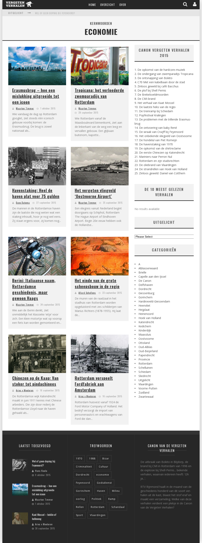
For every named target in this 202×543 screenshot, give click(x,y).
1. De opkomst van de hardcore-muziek (160, 70)
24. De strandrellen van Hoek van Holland (161, 169)
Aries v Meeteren (25, 390)
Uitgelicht (144, 380)
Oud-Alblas (145, 347)
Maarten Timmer (25, 108)
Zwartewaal (145, 396)
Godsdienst (104, 482)
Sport (79, 515)
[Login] (195, 4)
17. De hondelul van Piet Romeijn (156, 140)
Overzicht (107, 4)
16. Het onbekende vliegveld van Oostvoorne (163, 136)
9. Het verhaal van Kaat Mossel (154, 103)
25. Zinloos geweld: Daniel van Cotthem (160, 173)
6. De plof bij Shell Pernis (150, 90)
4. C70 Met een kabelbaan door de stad (160, 82)
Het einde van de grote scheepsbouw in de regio (97, 283)
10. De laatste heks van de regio (155, 107)
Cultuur (103, 466)
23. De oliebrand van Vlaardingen (155, 165)
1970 (79, 458)
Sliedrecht (144, 376)
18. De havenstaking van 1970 (154, 144)
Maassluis (144, 334)
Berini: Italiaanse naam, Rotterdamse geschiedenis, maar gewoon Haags (34, 289)
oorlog (80, 499)
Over (122, 4)
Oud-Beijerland (148, 351)
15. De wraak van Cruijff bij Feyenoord (159, 132)
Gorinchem (145, 297)
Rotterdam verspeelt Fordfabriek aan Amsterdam (94, 384)
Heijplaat (144, 310)
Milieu (116, 491)
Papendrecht (146, 355)
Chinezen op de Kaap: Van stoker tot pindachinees (35, 381)
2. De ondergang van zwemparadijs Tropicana (164, 74)
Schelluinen (145, 367)
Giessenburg (146, 293)
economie (102, 474)
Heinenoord (145, 314)
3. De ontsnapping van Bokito (153, 78)
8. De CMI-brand (145, 99)
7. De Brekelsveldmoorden (151, 94)
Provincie (144, 359)
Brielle (142, 272)
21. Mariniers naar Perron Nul (153, 157)
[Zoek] (185, 4)
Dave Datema (23, 202)
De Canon (144, 281)
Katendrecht (146, 322)
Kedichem (144, 326)
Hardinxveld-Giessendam (154, 301)
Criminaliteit (84, 466)
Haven (101, 491)
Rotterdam (145, 363)
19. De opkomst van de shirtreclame (158, 148)
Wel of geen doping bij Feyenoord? (55, 13)
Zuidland (143, 392)
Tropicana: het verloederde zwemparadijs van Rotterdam (99, 96)
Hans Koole (41, 470)
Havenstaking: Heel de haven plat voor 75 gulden (35, 193)
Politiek (96, 499)
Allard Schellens (87, 292)
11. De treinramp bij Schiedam (154, 111)
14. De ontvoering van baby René (156, 128)
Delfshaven (145, 285)
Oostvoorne (146, 339)
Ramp (112, 499)
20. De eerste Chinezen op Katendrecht (160, 152)
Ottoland (144, 343)
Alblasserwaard (148, 268)
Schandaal (118, 507)
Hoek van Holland (149, 318)
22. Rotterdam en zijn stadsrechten (157, 161)
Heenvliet (144, 305)
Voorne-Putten (147, 388)
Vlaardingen (145, 384)
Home (92, 4)
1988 (92, 458)
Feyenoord (83, 482)
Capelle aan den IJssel (152, 276)
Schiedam (144, 372)
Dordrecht (145, 289)
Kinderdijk (144, 330)
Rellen (80, 507)
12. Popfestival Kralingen (150, 115)
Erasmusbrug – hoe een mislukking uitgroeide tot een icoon (35, 96)
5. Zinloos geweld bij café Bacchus (157, 86)
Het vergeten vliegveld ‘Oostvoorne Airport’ (95, 193)
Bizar (105, 458)
